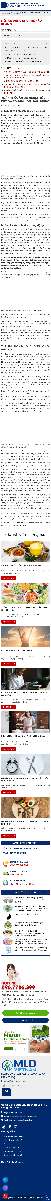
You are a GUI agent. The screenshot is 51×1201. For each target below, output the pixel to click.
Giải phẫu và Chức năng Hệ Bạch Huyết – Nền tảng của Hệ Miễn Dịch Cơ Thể (30, 900)
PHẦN (8, 68)
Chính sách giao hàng (13, 1144)
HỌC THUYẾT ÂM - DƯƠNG (27, 914)
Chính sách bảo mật (13, 1155)
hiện (18, 105)
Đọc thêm (7, 578)
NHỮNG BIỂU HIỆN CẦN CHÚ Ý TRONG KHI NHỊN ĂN (23, 736)
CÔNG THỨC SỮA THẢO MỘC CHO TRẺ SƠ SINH (26, 72)
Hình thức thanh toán (13, 1140)
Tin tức (16, 13)
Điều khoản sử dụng (13, 1151)
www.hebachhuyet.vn (22, 1120)
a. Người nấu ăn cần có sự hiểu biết (20, 54)
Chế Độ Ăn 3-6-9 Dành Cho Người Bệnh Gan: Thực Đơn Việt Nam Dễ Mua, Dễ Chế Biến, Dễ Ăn (29, 933)
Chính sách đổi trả (12, 1147)
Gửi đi (6, 1092)
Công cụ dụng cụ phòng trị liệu (20, 848)
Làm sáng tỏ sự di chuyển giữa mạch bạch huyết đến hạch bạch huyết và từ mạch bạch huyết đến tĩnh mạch (31, 908)
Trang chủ (5, 13)
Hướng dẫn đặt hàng (13, 1136)
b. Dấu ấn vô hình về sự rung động (20, 58)
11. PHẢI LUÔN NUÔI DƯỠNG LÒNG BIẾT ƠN (25, 61)
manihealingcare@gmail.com (23, 1116)
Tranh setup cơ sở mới (15, 853)
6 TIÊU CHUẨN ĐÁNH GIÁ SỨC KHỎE (21, 81)
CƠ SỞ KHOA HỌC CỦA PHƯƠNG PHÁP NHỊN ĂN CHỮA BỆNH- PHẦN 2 (24, 779)
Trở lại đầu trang (47, 1197)
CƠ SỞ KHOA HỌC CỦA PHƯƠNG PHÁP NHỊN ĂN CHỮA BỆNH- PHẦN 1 (24, 822)
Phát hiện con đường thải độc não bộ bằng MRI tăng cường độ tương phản (31, 949)
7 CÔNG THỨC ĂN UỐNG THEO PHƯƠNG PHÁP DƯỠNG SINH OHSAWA (24, 608)
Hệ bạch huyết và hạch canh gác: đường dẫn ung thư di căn (29, 924)
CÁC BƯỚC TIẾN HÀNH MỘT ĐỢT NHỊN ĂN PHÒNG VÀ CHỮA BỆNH (24, 694)
